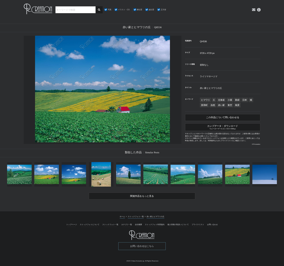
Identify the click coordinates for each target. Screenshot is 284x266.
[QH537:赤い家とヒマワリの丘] (73, 174)
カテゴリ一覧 (126, 224)
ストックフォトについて (89, 224)
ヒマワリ (205, 100)
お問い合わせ (212, 224)
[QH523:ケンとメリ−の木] (128, 174)
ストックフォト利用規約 (154, 224)
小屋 (230, 100)
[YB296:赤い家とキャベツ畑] (155, 174)
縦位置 (151, 10)
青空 (230, 105)
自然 (213, 105)
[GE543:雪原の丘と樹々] (264, 174)
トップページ (71, 224)
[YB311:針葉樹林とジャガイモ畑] (210, 174)
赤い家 (221, 105)
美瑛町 (204, 105)
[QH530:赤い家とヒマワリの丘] (46, 174)
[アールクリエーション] (38, 9)
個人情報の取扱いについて (178, 224)
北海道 (221, 100)
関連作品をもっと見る (142, 196)
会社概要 (138, 224)
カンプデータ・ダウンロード (222, 127)
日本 (244, 100)
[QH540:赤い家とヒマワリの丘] (237, 174)
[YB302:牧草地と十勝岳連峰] (182, 174)
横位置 (139, 10)
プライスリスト (198, 224)
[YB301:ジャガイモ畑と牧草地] (19, 174)
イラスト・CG (124, 10)
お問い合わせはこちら (142, 246)
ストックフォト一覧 (110, 224)
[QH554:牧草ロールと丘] (101, 174)
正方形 (163, 10)
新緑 (237, 100)
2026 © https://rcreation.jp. (135, 261)
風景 (237, 105)
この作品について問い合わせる (222, 117)
